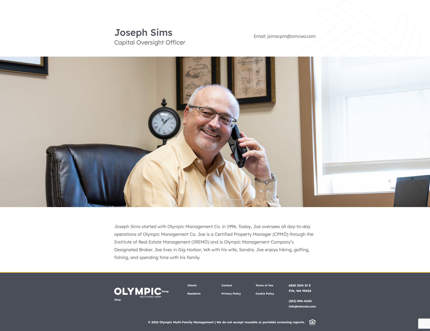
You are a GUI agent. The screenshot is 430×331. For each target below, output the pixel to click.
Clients (192, 285)
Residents (194, 293)
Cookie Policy (265, 293)
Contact (227, 285)
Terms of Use (264, 285)
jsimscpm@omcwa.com (291, 36)
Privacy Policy (231, 293)
